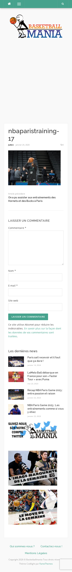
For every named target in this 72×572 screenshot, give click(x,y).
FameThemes (46, 563)
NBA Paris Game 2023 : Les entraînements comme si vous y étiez (45, 408)
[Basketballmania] (36, 26)
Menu (17, 4)
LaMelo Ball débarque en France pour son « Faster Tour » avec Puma (42, 376)
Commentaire (17, 228)
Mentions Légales (36, 553)
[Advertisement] (36, 81)
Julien (11, 144)
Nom (12, 270)
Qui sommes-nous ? (22, 546)
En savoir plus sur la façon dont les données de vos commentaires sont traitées (34, 332)
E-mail (13, 285)
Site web (13, 300)
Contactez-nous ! (51, 546)
